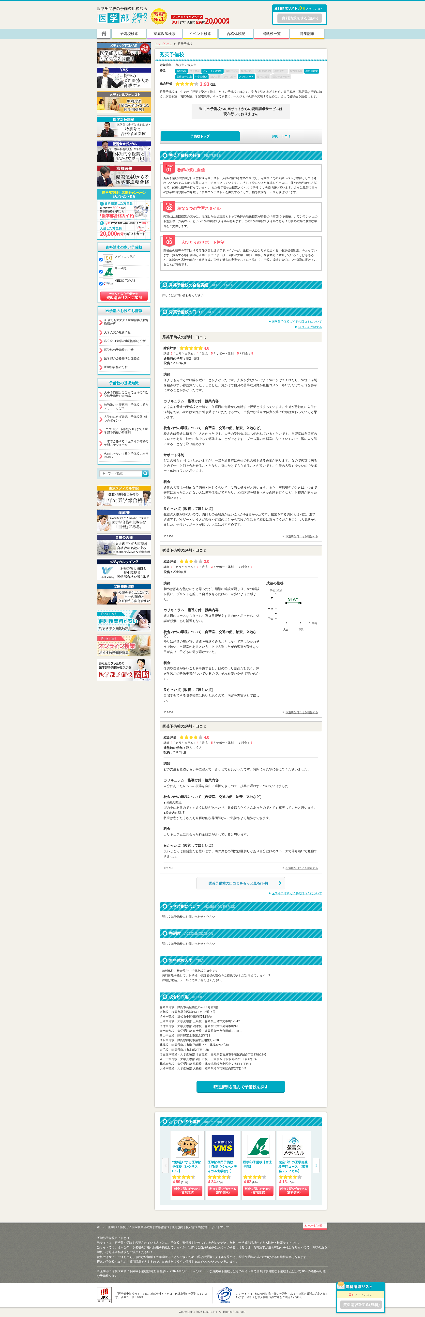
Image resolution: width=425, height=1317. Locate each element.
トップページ (163, 44)
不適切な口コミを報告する (302, 536)
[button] (316, 1165)
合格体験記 (236, 33)
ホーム (101, 1227)
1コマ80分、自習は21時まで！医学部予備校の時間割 (126, 430)
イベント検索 (200, 33)
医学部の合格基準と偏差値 (121, 358)
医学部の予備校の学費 (119, 350)
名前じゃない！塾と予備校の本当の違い (126, 455)
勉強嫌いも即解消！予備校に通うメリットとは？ (126, 406)
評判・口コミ (281, 136)
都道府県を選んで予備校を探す (240, 1087)
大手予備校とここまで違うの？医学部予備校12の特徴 (126, 394)
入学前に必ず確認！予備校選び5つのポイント (125, 418)
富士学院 (120, 268)
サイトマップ (220, 1227)
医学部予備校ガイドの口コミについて (297, 321)
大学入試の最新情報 (117, 332)
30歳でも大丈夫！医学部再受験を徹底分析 (126, 321)
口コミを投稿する (310, 327)
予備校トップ (200, 136)
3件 (213, 84)
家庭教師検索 (164, 33)
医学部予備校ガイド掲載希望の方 (130, 1227)
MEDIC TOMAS (125, 280)
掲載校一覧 (271, 33)
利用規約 (177, 1227)
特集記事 (307, 33)
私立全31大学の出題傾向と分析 (125, 341)
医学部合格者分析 (116, 367)
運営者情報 (161, 1227)
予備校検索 (129, 33)
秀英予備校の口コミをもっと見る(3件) (238, 883)
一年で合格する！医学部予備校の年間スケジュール (126, 443)
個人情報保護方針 (197, 1227)
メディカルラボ (125, 256)
